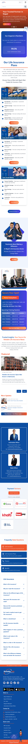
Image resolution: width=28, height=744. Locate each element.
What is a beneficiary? (9, 619)
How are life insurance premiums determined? (12, 607)
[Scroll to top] (2, 741)
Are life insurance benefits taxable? (10, 624)
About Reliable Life (8, 696)
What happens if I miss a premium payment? (13, 631)
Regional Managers (8, 703)
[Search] (25, 6)
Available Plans (7, 730)
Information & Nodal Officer (10, 706)
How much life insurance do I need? (11, 600)
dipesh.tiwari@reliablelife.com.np (15, 449)
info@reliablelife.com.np (10, 716)
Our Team (6, 701)
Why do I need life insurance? (11, 588)
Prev (19, 391)
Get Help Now (7, 24)
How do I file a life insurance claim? (11, 648)
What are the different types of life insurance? (13, 594)
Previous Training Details (10, 297)
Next (24, 391)
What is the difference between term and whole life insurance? (12, 654)
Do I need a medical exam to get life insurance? (12, 613)
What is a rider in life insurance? (12, 642)
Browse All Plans (14, 211)
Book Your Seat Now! (14, 328)
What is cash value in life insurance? (10, 637)
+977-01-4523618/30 (9, 714)
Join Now (14, 259)
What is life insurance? (9, 584)
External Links (7, 737)
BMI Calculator (7, 725)
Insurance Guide (7, 728)
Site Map (5, 735)
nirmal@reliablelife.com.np (15, 476)
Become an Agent (7, 732)
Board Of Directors (8, 699)
